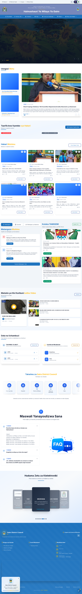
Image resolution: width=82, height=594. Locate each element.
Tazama (10, 243)
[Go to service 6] (43, 518)
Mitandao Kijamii (13, 1)
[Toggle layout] (18, 578)
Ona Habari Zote (75, 145)
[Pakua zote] (34, 352)
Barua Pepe (30, 1)
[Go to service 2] (37, 518)
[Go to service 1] (35, 518)
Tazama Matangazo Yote (20, 264)
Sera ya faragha (59, 587)
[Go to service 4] (39, 518)
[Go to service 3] (38, 518)
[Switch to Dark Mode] (71, 2)
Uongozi (22, 1)
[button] (20, 435)
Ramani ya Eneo (76, 587)
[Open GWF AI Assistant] (78, 590)
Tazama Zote (34, 345)
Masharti (68, 587)
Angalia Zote (76, 224)
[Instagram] (78, 535)
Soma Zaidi (24, 113)
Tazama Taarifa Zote (74, 127)
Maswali (5, 1)
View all (77, 294)
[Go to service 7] (44, 518)
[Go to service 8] (46, 518)
